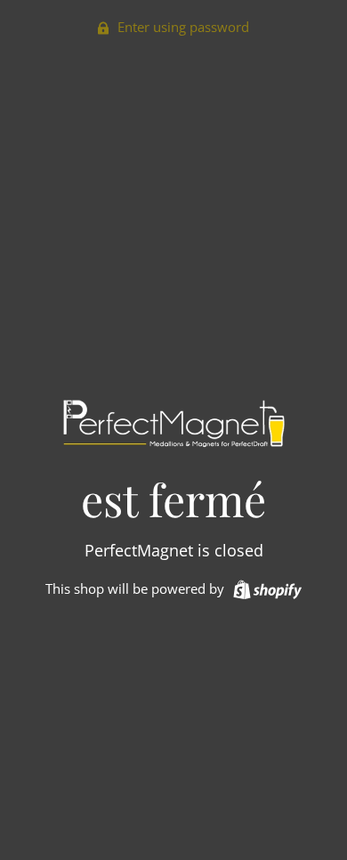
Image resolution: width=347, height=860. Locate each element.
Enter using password (181, 27)
